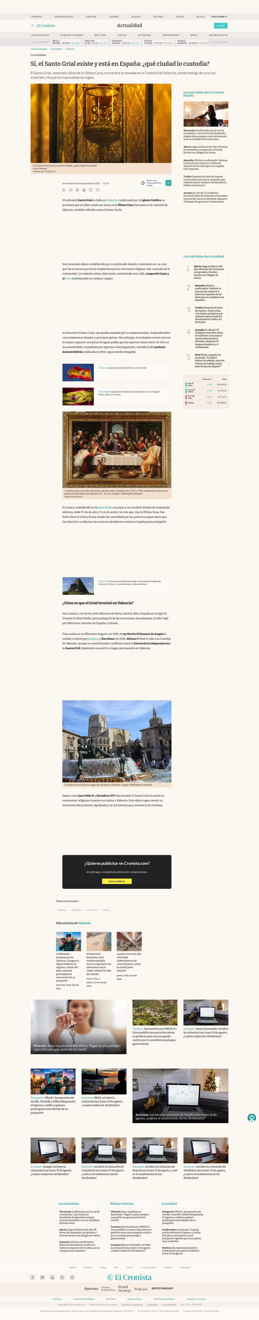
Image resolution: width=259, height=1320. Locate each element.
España (106, 910)
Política (122, 35)
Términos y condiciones (132, 1304)
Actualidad (144, 35)
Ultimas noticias (40, 35)
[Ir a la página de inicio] (45, 25)
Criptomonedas (170, 35)
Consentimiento (169, 1304)
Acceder (221, 25)
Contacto (57, 1299)
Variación (206, 379)
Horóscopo (184, 1267)
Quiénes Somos (134, 1299)
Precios (129, 1267)
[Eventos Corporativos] (108, 1289)
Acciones (158, 17)
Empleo (180, 17)
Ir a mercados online (40, 42)
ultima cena (91, 910)
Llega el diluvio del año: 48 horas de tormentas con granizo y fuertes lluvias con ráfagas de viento (205, 149)
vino (67, 278)
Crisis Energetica (148, 1267)
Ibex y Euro (100, 35)
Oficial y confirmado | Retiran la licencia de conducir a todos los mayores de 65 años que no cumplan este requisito (205, 164)
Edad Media (104, 507)
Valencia (70, 49)
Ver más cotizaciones (219, 42)
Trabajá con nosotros (196, 1299)
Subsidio (168, 1267)
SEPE (116, 1267)
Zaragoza (93, 638)
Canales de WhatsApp (84, 1299)
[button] (252, 1118)
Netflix (200, 17)
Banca (194, 35)
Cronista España (39, 49)
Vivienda (114, 17)
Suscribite (110, 1299)
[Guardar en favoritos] (168, 183)
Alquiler (136, 17)
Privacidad (152, 1304)
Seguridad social (64, 17)
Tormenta (36, 17)
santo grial (76, 910)
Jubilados (91, 17)
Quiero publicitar (120, 881)
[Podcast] (140, 1289)
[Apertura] (91, 1289)
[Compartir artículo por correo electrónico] (90, 190)
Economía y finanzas (72, 35)
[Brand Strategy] (124, 1289)
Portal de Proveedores (164, 1299)
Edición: (218, 16)
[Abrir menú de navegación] (32, 25)
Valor (224, 379)
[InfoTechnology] (162, 1289)
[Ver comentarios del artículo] (97, 190)
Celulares (87, 1267)
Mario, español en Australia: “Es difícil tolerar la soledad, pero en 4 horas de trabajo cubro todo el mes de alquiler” (209, 360)
